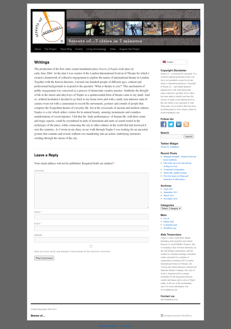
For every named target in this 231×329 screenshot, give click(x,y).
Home (38, 49)
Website (38, 234)
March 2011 (169, 195)
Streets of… (38, 315)
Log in (166, 218)
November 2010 (170, 198)
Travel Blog (66, 49)
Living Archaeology (96, 49)
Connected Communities (174, 169)
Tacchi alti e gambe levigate (175, 172)
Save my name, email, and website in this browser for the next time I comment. (72, 251)
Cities (113, 49)
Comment (39, 170)
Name (38, 211)
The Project (50, 49)
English (169, 62)
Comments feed (170, 224)
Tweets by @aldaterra (170, 146)
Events (79, 49)
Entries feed (169, 221)
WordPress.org (170, 227)
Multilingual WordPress (108, 325)
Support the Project (129, 49)
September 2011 (170, 192)
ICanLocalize (126, 325)
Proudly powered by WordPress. (178, 315)
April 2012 (168, 188)
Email (37, 223)
